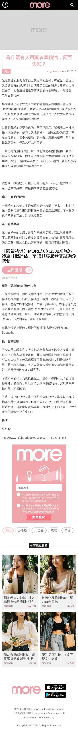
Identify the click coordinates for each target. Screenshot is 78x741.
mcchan (8, 605)
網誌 (6, 71)
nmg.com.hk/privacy (46, 498)
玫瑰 (54, 530)
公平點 (22, 530)
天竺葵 (39, 530)
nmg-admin (52, 71)
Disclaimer (30, 717)
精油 (67, 530)
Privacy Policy (46, 717)
